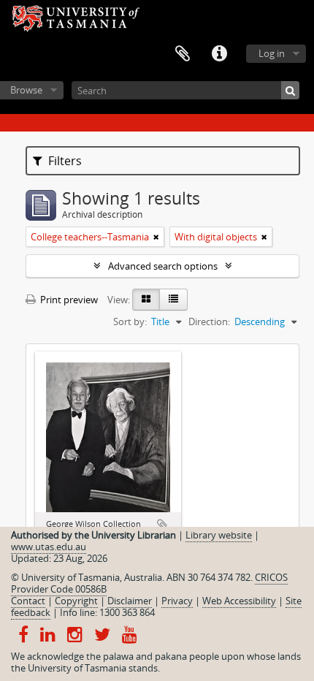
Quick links (219, 54)
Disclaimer (129, 600)
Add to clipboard (163, 525)
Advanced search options (163, 266)
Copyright (76, 600)
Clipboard (182, 54)
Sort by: (130, 321)
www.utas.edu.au (48, 546)
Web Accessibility (239, 600)
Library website (218, 534)
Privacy (177, 600)
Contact (28, 600)
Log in (272, 53)
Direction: (209, 321)
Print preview (68, 299)
